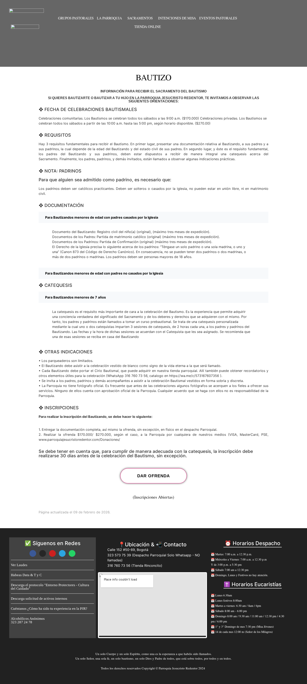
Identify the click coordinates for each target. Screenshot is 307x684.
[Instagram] (42, 553)
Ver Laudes (19, 565)
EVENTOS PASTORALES (218, 18)
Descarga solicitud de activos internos (39, 599)
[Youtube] (52, 553)
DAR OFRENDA (153, 476)
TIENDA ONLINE (147, 26)
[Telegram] (62, 553)
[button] (110, 18)
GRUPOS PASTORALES (76, 18)
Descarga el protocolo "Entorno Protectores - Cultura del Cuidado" (50, 587)
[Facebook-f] (32, 553)
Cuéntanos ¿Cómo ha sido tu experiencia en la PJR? (49, 609)
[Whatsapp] (72, 553)
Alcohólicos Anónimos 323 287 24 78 (28, 620)
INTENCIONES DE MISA (177, 18)
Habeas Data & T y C (26, 575)
